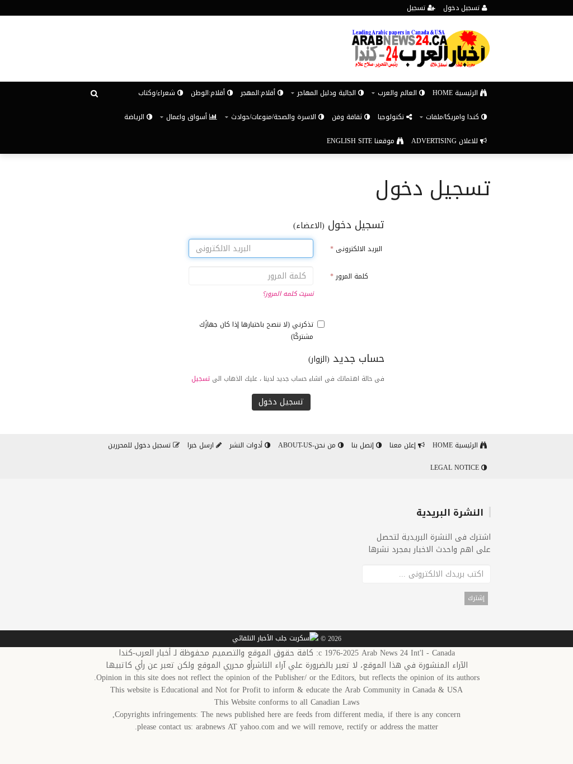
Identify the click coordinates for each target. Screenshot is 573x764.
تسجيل (417, 8)
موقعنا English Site (362, 141)
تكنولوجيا (392, 117)
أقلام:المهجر (259, 93)
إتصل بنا (363, 445)
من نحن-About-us (308, 445)
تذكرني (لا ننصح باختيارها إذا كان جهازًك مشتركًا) (256, 330)
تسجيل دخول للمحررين (140, 445)
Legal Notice (455, 467)
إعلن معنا (403, 445)
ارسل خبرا (201, 445)
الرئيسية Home (456, 93)
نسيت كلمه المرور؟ (287, 294)
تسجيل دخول (462, 8)
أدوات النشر (247, 445)
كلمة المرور (349, 276)
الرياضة (135, 117)
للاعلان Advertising (445, 141)
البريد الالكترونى (356, 249)
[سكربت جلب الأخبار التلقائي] (275, 639)
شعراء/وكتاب (157, 93)
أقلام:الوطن (209, 93)
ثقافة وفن (348, 117)
